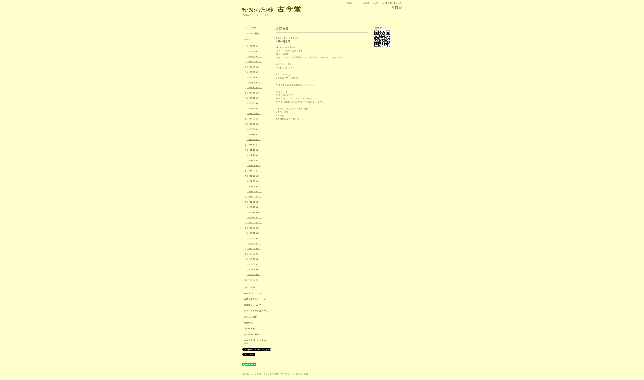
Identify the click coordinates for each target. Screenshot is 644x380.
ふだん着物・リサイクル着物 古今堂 (268, 374)
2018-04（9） (253, 275)
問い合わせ (249, 328)
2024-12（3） (253, 134)
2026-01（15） (254, 82)
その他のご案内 (251, 334)
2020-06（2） (253, 238)
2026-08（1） (253, 46)
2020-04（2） (253, 243)
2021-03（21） (254, 192)
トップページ (250, 27)
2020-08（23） (254, 228)
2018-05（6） (253, 269)
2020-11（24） (254, 212)
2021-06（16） (254, 176)
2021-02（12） (254, 197)
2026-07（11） (254, 51)
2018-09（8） (253, 254)
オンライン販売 (251, 33)
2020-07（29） (254, 233)
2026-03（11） (254, 72)
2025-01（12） (254, 129)
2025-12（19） (254, 88)
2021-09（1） (253, 160)
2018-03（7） (253, 280)
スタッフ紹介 (250, 317)
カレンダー (249, 287)
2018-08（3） (253, 259)
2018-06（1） (253, 264)
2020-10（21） (254, 217)
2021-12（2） (253, 145)
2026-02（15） (254, 77)
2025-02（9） (253, 124)
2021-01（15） (254, 202)
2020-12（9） (253, 207)
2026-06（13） (254, 56)
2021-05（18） (254, 181)
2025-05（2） (253, 108)
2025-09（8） (253, 103)
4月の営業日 (283, 41)
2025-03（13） (254, 119)
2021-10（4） (253, 155)
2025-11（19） (254, 93)
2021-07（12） (254, 171)
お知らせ (248, 39)
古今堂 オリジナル (253, 293)
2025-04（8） (253, 114)
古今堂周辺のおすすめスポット (256, 341)
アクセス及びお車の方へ (256, 311)
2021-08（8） (253, 166)
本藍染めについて (252, 305)
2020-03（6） (253, 249)
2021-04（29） (254, 186)
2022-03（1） (253, 140)
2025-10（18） (254, 98)
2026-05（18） (254, 62)
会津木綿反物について (255, 299)
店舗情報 (248, 323)
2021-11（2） (253, 150)
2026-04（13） (254, 67)
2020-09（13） (254, 223)
